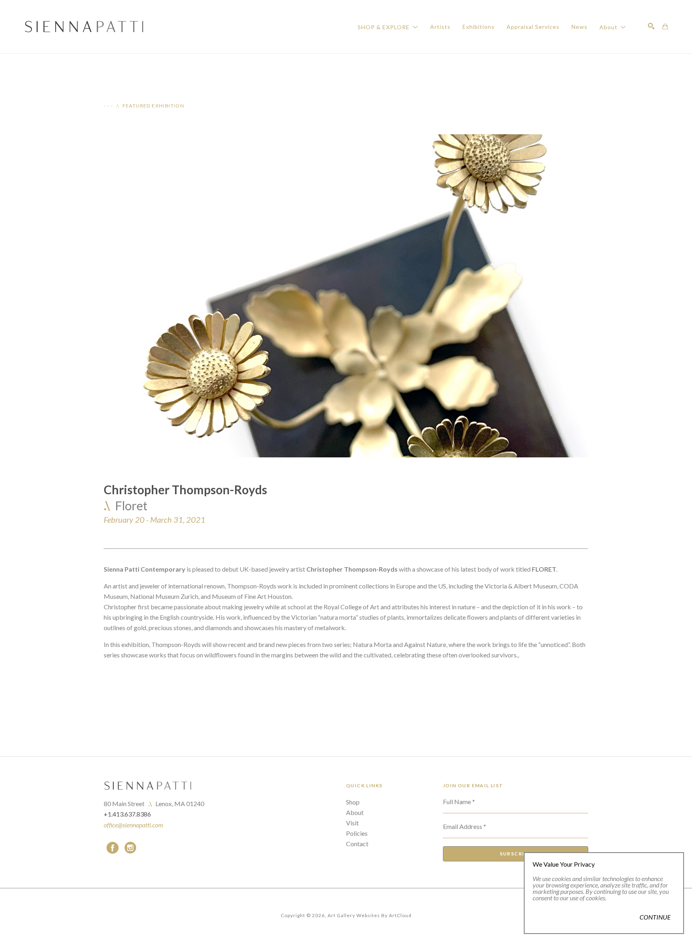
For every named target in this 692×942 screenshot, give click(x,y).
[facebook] (113, 848)
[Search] (651, 26)
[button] (388, 26)
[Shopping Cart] (665, 26)
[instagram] (130, 848)
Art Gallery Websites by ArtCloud (370, 915)
